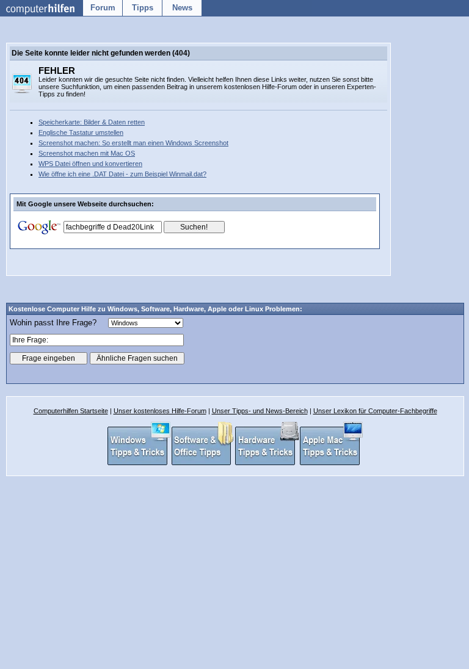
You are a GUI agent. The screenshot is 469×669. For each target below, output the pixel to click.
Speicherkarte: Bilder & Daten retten (91, 122)
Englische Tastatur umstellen (80, 132)
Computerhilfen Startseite (71, 410)
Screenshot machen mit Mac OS (86, 153)
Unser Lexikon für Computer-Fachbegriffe (375, 410)
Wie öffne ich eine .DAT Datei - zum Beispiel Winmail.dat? (122, 174)
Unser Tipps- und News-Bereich (260, 410)
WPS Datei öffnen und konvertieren (90, 163)
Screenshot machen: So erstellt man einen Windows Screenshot (133, 142)
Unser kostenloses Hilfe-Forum (160, 410)
